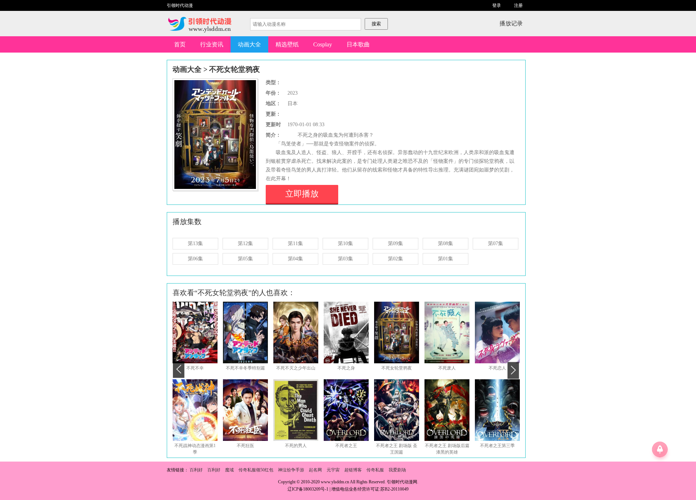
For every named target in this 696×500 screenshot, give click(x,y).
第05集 (245, 258)
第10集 (345, 243)
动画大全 (249, 44)
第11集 (295, 243)
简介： (273, 135)
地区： (273, 103)
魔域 (229, 469)
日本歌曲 (358, 44)
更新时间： (273, 125)
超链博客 (353, 469)
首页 (180, 44)
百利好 (196, 469)
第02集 (395, 258)
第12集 (245, 243)
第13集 (195, 243)
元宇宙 (333, 469)
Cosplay (322, 44)
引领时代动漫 (180, 5)
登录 (496, 5)
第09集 (395, 243)
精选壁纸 (287, 44)
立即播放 (302, 193)
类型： (273, 82)
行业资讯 (211, 44)
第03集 (345, 258)
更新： (273, 114)
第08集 (445, 243)
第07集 (495, 243)
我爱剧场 (397, 469)
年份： (273, 93)
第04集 (295, 258)
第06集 (195, 258)
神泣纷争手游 (291, 469)
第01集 (445, 258)
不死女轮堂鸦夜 (234, 69)
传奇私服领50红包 (256, 469)
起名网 (315, 469)
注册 (518, 5)
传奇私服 (375, 469)
